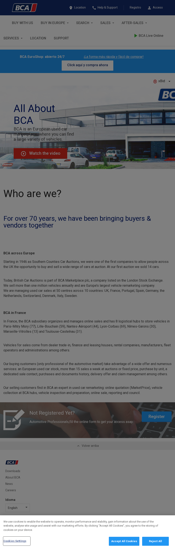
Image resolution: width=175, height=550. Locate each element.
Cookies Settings (14, 541)
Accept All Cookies (124, 541)
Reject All (155, 541)
